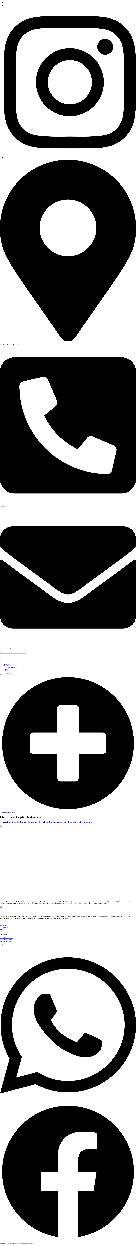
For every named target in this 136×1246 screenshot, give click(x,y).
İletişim (6, 671)
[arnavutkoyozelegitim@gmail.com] (68, 645)
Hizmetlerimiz (4, 927)
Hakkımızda (7, 666)
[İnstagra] (70, 157)
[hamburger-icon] (0, 661)
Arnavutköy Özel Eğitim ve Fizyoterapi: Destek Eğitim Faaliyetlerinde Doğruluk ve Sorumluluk (46, 822)
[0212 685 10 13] (68, 502)
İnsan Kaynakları (12, 667)
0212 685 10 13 (3, 506)
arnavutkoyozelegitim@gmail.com (7, 648)
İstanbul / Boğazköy (6, 941)
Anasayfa (6, 664)
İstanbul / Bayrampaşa (6, 939)
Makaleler (7, 669)
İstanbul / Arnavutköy (6, 938)
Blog (1, 929)
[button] (68, 1026)
